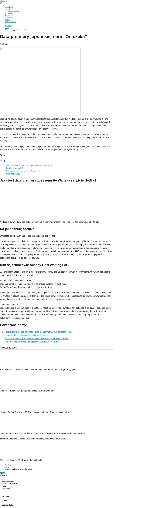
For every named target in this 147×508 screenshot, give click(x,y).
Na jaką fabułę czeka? (14, 168)
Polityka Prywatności (9, 483)
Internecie (9, 18)
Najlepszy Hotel (7, 505)
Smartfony (9, 15)
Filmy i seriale (10, 22)
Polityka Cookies (8, 481)
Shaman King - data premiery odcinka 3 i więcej (26, 335)
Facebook (5, 496)
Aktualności (9, 7)
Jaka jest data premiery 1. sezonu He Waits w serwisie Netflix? (29, 165)
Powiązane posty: (13, 174)
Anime (7, 20)
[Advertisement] (56, 202)
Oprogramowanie (12, 11)
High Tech (9, 9)
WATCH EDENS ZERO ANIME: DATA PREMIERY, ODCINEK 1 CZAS (37, 338)
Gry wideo (9, 13)
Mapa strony (6, 488)
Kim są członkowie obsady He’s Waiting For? (23, 171)
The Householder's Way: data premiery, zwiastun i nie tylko (31, 342)
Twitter (4, 501)
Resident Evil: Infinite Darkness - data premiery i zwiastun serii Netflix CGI (38, 332)
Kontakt (4, 486)
